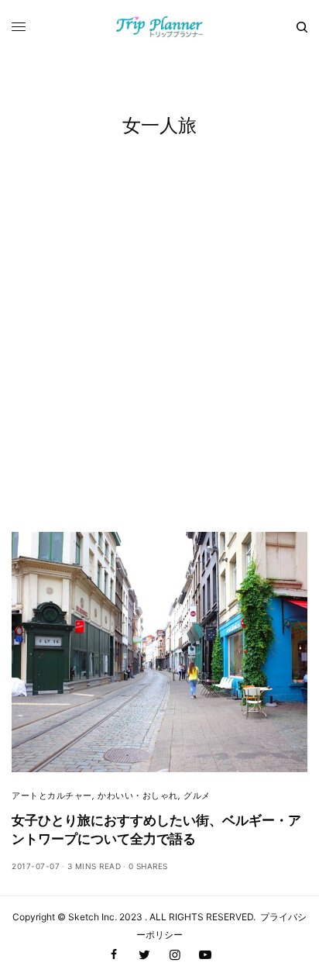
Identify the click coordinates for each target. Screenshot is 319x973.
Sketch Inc (91, 917)
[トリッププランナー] (160, 27)
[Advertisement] (159, 364)
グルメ (197, 795)
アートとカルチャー (52, 795)
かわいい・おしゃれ (138, 795)
